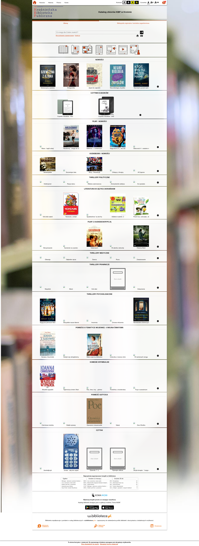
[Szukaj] (141, 32)
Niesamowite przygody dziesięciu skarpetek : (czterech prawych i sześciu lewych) (106, 482)
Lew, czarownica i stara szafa (69, 482)
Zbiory (65, 23)
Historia (50, 2)
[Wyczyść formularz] (137, 35)
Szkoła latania (90, 484)
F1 (152, 2)
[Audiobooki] (111, 54)
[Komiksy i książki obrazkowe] (87, 54)
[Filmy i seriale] (123, 54)
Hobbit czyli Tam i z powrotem (69, 484)
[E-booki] (99, 54)
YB (133, 2)
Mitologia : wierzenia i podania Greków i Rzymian (73, 481)
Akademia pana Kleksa (67, 486)
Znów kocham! (116, 484)
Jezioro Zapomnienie (118, 486)
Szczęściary (116, 481)
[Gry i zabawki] (135, 54)
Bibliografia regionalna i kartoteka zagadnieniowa (133, 23)
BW (128, 2)
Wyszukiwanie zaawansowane (65, 35)
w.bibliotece (89, 520)
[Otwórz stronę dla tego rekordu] (48, 76)
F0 (148, 2)
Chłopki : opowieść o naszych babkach (122, 487)
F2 (157, 2)
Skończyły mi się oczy (118, 482)
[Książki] (63, 54)
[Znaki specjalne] (141, 35)
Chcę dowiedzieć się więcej (90, 544)
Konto (66, 2)
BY (137, 2)
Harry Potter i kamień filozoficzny (69, 487)
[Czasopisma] (75, 54)
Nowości (42, 2)
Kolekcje (77, 35)
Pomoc (59, 2)
